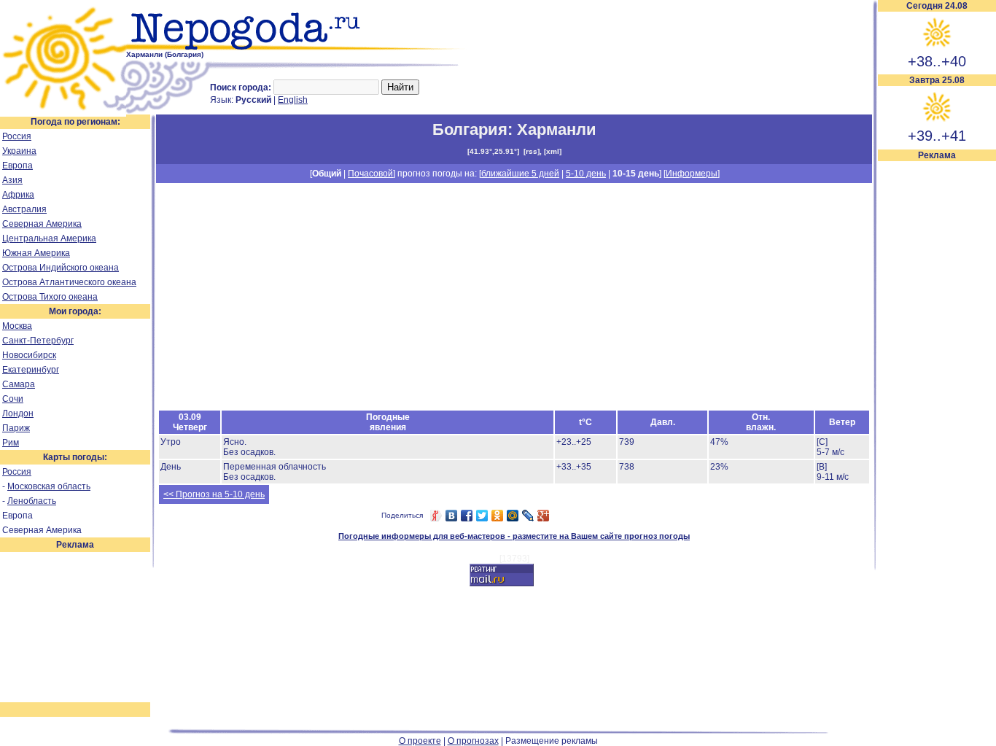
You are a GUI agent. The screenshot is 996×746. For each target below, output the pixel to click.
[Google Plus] (543, 515)
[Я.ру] (436, 515)
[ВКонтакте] (451, 515)
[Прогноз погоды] (297, 47)
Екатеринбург (30, 370)
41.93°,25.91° (493, 151)
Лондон (18, 413)
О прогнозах (473, 741)
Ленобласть (31, 501)
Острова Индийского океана (60, 268)
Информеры (691, 173)
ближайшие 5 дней (520, 173)
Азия (12, 180)
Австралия (24, 209)
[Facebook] (467, 515)
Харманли (556, 129)
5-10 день (586, 173)
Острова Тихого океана (50, 297)
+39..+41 (937, 136)
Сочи (12, 399)
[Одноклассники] (497, 515)
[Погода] (63, 111)
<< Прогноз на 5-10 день (214, 494)
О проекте (420, 741)
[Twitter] (482, 515)
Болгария (469, 129)
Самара (18, 384)
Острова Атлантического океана (69, 282)
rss (531, 151)
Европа (17, 165)
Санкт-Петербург (38, 340)
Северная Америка (42, 224)
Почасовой (370, 173)
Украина (19, 151)
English (293, 100)
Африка (18, 195)
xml (552, 151)
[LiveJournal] (528, 515)
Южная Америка (36, 253)
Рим (10, 443)
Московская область (48, 486)
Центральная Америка (49, 238)
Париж (16, 428)
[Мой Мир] (513, 515)
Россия (16, 136)
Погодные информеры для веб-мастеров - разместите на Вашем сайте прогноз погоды (514, 536)
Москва (17, 326)
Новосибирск (29, 355)
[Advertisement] (937, 380)
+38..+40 (937, 61)
